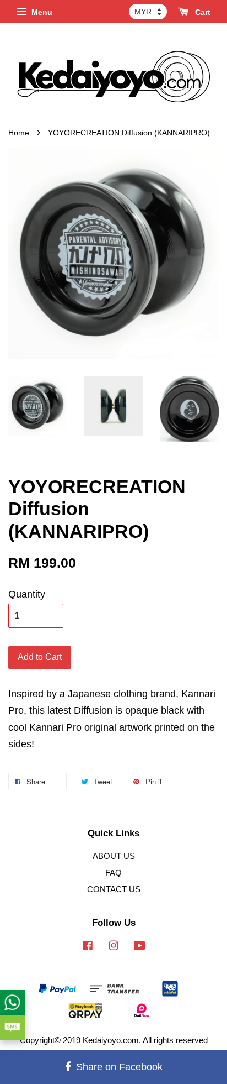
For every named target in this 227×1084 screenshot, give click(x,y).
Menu (40, 12)
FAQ (113, 872)
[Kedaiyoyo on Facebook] (88, 947)
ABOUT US (114, 856)
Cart (201, 12)
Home (18, 133)
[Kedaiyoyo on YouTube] (139, 947)
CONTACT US (113, 889)
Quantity (26, 594)
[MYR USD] (148, 11)
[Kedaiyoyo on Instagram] (113, 947)
